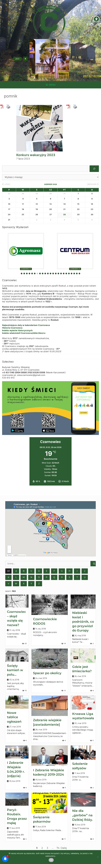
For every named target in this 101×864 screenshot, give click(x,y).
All (8, 571)
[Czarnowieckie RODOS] (49, 605)
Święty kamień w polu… (15, 670)
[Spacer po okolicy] (49, 659)
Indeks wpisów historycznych (17, 330)
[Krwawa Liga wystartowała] (83, 703)
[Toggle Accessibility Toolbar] (96, 19)
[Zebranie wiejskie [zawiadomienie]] (49, 706)
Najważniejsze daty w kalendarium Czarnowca (26, 325)
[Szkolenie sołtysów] (83, 753)
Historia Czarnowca (12, 327)
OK (51, 860)
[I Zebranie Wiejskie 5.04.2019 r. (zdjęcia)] (17, 752)
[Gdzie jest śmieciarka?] (83, 656)
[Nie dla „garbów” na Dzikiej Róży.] (83, 800)
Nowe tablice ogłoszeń (14, 717)
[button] (25, 59)
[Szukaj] (94, 168)
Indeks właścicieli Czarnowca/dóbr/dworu (23, 333)
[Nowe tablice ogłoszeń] (17, 702)
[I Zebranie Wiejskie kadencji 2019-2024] (49, 756)
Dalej (64, 848)
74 (58, 848)
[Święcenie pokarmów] (49, 803)
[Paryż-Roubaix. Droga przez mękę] (17, 799)
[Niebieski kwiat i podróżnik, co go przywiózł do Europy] (83, 602)
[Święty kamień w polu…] (17, 655)
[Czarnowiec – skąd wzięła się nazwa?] (17, 601)
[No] (97, 857)
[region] (49, 58)
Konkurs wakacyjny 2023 (35, 155)
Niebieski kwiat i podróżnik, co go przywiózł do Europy (83, 621)
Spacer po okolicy (47, 673)
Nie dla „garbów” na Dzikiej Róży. (82, 815)
